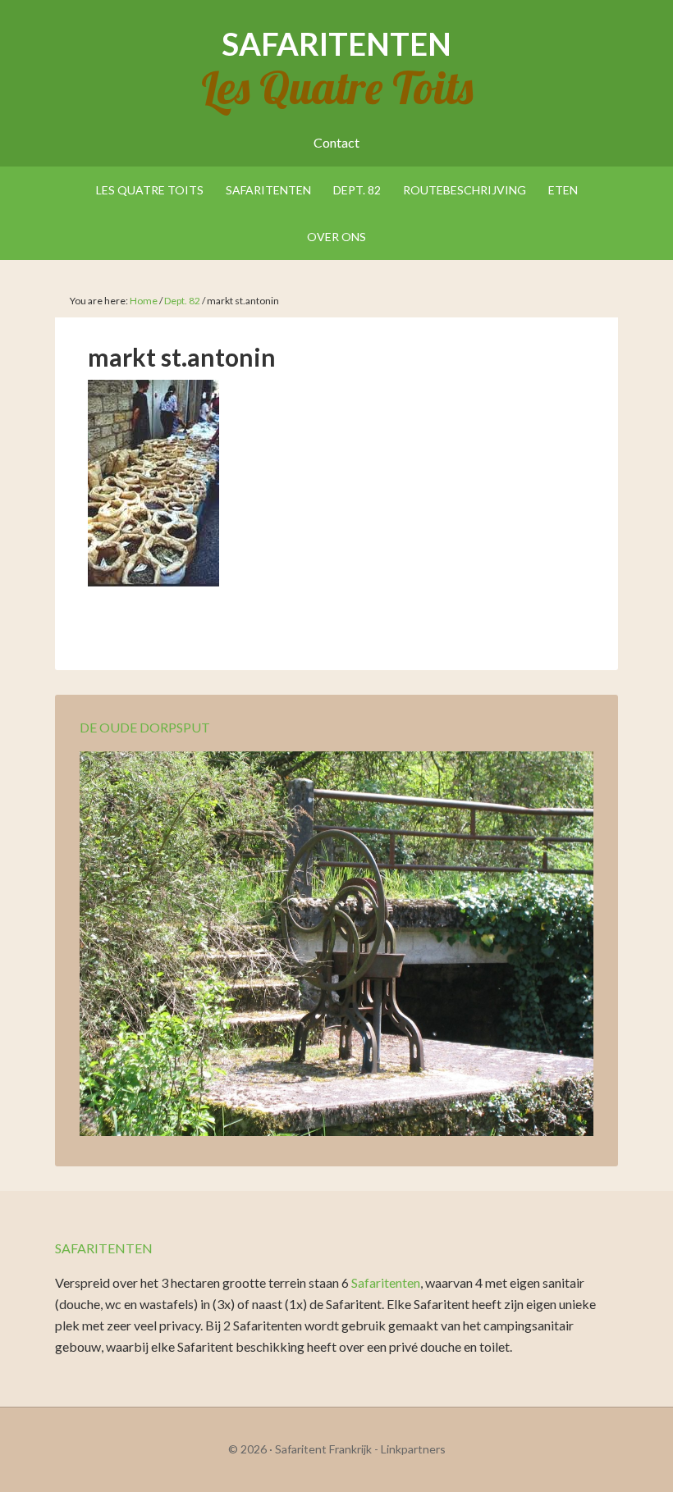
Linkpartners (413, 1449)
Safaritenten (336, 43)
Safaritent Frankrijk (323, 1449)
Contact (336, 142)
